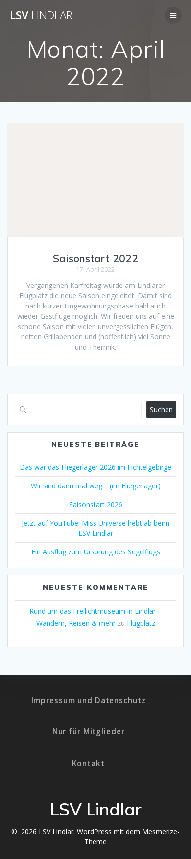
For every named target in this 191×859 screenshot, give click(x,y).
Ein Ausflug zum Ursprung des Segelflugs (95, 551)
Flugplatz (141, 623)
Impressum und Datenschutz (88, 700)
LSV (41, 15)
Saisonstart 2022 (95, 258)
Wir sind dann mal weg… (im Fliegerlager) (96, 485)
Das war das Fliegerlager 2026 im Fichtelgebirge (95, 467)
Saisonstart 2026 (95, 504)
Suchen (161, 409)
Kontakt (88, 763)
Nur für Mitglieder (88, 732)
